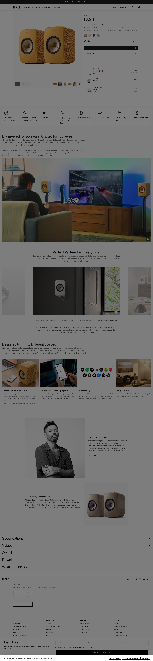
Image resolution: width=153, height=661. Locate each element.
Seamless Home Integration (107, 320)
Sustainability (50, 641)
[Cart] (136, 7)
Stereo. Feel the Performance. (45, 320)
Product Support (119, 632)
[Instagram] (136, 579)
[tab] (55, 84)
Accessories (17, 641)
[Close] (137, 2)
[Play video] (76, 200)
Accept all (145, 658)
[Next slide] (79, 84)
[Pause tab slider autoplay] (116, 312)
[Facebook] (128, 579)
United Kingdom (17, 651)
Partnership (49, 632)
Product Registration (120, 635)
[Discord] (148, 579)
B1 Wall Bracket (97, 87)
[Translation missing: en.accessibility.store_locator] (133, 7)
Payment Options (119, 638)
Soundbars (16, 629)
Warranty (116, 629)
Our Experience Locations (54, 626)
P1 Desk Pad (96, 78)
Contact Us (83, 632)
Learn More (92, 453)
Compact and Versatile (87, 320)
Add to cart (134, 73)
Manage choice (115, 658)
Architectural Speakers (20, 635)
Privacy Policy (52, 658)
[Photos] (17, 84)
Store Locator (84, 629)
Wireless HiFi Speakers (20, 626)
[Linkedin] (140, 579)
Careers (48, 638)
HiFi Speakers (17, 623)
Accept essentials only (131, 658)
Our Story (49, 623)
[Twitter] (132, 579)
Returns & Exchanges (120, 626)
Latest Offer (16, 644)
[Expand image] (148, 239)
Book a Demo (84, 626)
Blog (47, 635)
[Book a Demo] (129, 7)
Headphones (17, 638)
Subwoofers (16, 632)
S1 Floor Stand (97, 69)
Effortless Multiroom (66, 320)
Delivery (116, 623)
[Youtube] (144, 579)
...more (136, 30)
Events (48, 629)
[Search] (126, 7)
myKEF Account (85, 623)
